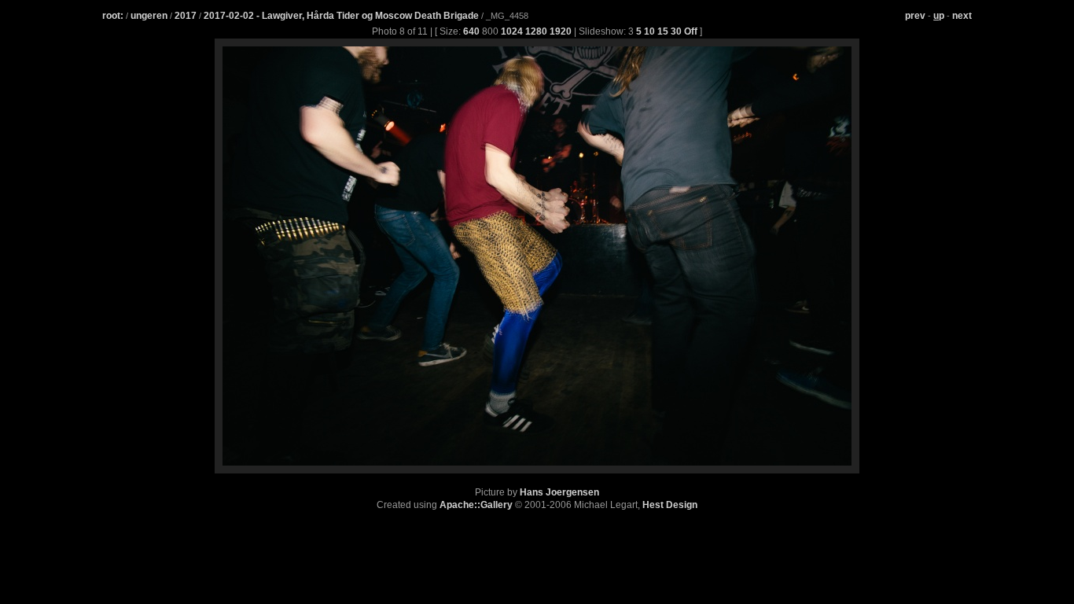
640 (471, 31)
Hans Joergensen (559, 492)
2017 (186, 15)
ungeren (149, 15)
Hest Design (669, 504)
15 (662, 31)
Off (690, 31)
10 (649, 31)
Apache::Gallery (476, 504)
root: (112, 15)
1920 (561, 31)
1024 (512, 31)
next (962, 15)
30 (676, 31)
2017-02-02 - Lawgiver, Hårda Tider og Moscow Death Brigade (342, 15)
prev (915, 15)
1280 (536, 31)
